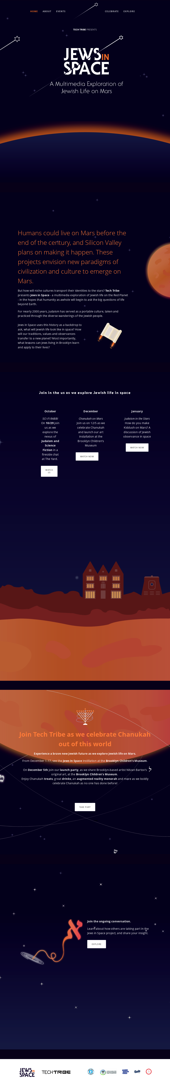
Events (61, 11)
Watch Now (87, 456)
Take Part (85, 807)
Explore (129, 11)
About (47, 11)
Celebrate (112, 11)
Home (34, 11)
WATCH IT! (49, 471)
